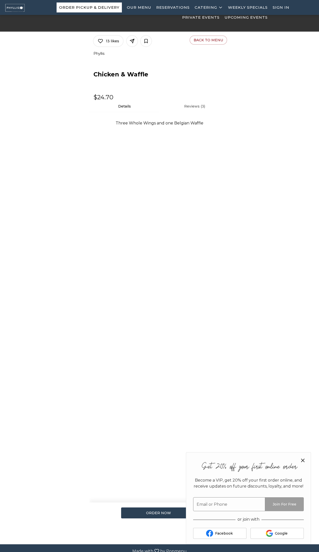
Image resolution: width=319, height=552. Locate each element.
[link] (158, 512)
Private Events (201, 17)
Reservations (173, 7)
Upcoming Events (246, 17)
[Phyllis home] (26, 7)
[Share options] (132, 41)
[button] (209, 7)
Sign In (281, 7)
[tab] (124, 106)
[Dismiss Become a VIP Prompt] (303, 460)
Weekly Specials (248, 7)
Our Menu (139, 7)
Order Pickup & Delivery (89, 7)
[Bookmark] (146, 41)
